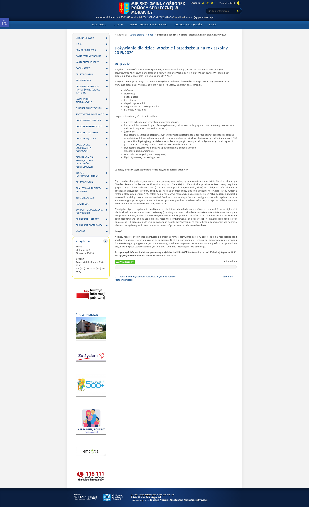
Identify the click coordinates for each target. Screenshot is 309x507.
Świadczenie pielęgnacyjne (84, 100)
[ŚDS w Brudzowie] (91, 338)
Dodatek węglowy (86, 138)
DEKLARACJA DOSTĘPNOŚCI (188, 24)
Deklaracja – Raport (87, 219)
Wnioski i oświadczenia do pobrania (148, 24)
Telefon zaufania (85, 197)
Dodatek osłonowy (87, 132)
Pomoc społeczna (86, 50)
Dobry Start (83, 68)
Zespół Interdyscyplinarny (87, 174)
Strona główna (99, 24)
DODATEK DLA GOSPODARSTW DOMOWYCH (84, 148)
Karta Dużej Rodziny (87, 62)
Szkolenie (228, 276)
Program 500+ (83, 80)
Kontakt (213, 24)
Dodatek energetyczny (89, 126)
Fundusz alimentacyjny (89, 108)
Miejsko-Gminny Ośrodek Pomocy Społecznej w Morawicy (158, 8)
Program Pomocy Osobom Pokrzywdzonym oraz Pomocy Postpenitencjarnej (145, 278)
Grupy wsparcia (84, 74)
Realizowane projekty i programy (89, 190)
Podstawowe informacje (90, 114)
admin (233, 261)
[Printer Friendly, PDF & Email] (125, 261)
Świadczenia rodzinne (88, 56)
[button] (4, 22)
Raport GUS (82, 203)
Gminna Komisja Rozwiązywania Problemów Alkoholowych (84, 162)
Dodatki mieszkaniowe (88, 120)
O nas (116, 24)
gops (150, 34)
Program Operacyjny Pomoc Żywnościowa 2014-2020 (88, 90)
